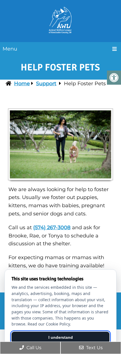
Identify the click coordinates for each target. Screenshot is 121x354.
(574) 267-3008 (52, 227)
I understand (60, 337)
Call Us (33, 347)
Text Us (94, 347)
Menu (10, 49)
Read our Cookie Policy (49, 324)
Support (46, 83)
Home (22, 83)
